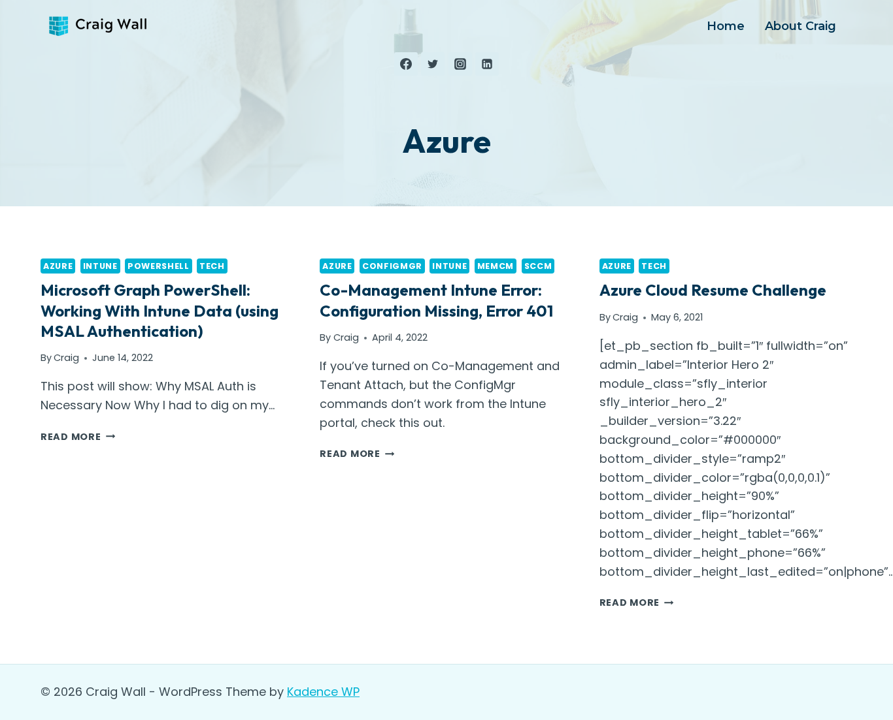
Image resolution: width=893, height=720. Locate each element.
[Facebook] (406, 64)
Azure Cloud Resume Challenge (712, 290)
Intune (100, 266)
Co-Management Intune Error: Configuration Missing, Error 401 (436, 300)
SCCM (538, 266)
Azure (58, 266)
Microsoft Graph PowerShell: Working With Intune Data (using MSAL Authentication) (159, 310)
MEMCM (495, 266)
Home (726, 26)
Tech (212, 266)
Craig (66, 357)
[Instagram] (460, 64)
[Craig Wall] (99, 26)
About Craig (800, 26)
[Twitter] (433, 64)
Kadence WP (323, 691)
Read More (78, 436)
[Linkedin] (487, 64)
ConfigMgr (392, 266)
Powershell (158, 266)
